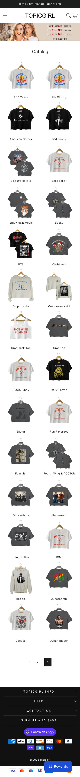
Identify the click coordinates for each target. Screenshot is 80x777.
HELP (39, 701)
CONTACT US (39, 710)
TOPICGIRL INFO (38, 691)
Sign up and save (39, 720)
